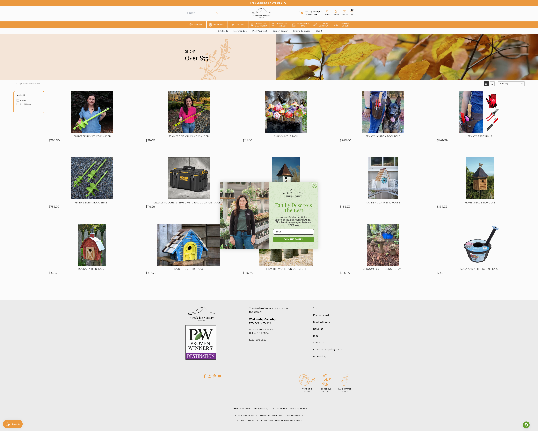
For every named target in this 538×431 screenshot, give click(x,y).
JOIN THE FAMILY (293, 239)
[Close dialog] (314, 185)
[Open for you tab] (526, 424)
